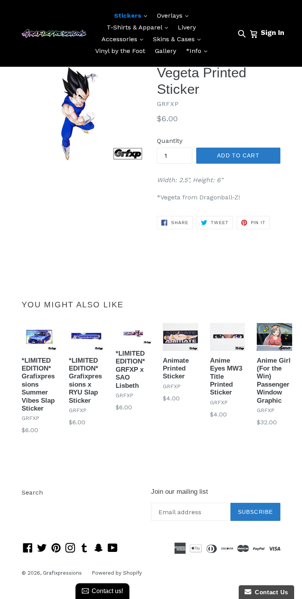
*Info (198, 51)
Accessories (124, 39)
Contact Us (269, 592)
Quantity (169, 140)
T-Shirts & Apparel (139, 27)
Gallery (165, 51)
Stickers (132, 15)
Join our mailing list (179, 491)
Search (32, 492)
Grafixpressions (62, 573)
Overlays (174, 15)
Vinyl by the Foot (120, 51)
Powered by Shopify (117, 573)
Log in (31, 504)
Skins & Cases (178, 39)
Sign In (272, 32)
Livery (187, 27)
